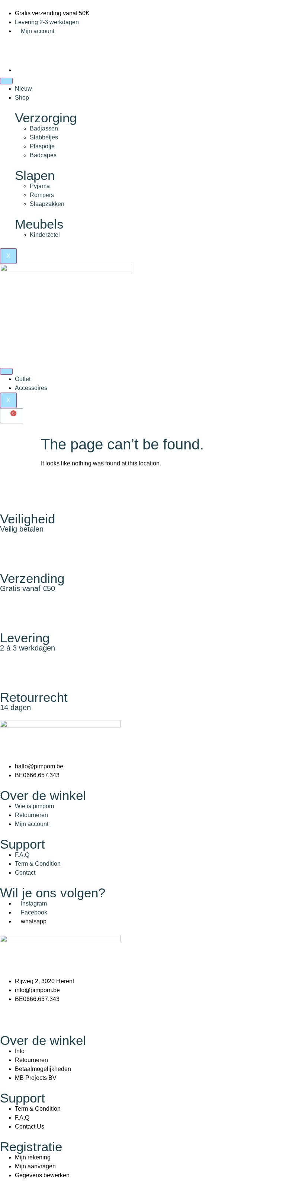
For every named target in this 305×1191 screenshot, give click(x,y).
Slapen (35, 175)
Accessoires (31, 388)
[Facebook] (9, 45)
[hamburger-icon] (6, 81)
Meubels (39, 224)
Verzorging (46, 117)
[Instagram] (29, 45)
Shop (22, 97)
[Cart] (11, 415)
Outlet (22, 379)
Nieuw (23, 88)
